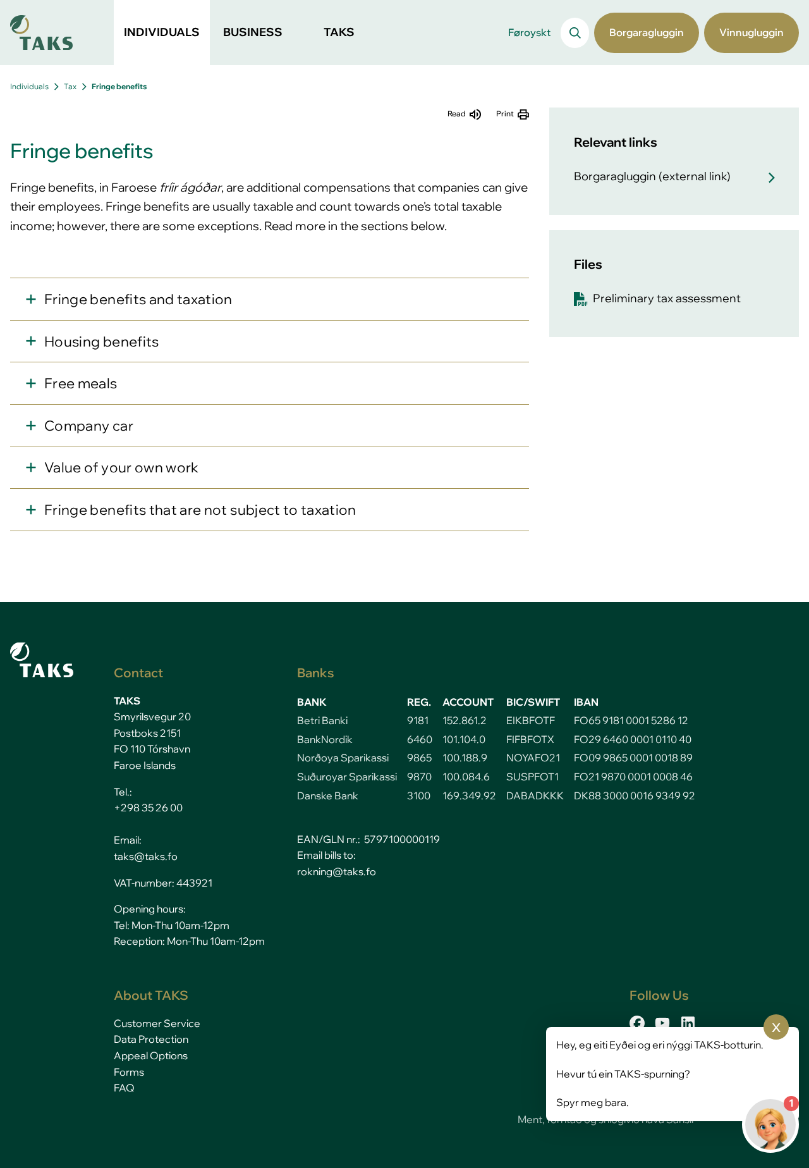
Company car (88, 425)
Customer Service (157, 1023)
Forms (129, 1072)
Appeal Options (151, 1055)
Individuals (29, 86)
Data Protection (151, 1039)
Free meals (81, 383)
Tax (70, 86)
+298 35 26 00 (148, 807)
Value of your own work (121, 467)
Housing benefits (101, 341)
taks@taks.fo (146, 856)
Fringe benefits (119, 86)
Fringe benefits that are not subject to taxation (200, 509)
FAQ (124, 1087)
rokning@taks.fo (336, 871)
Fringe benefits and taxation (138, 299)
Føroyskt (529, 32)
